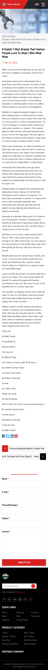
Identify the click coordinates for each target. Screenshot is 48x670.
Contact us (35, 616)
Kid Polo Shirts (30, 644)
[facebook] (4, 600)
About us (20, 612)
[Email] (33, 586)
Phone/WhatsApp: (10, 505)
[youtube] (20, 600)
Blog (18, 616)
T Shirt (5, 633)
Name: (5, 479)
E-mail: (5, 492)
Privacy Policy (22, 620)
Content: (6, 532)
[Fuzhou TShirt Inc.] (15, 576)
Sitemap (5, 620)
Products (35, 612)
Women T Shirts (8, 636)
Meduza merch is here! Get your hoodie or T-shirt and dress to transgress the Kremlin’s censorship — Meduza (31, 448)
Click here (20, 592)
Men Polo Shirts (30, 640)
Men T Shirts (29, 633)
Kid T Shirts (28, 636)
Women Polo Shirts (10, 644)
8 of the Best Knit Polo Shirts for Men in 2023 (18, 456)
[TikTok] (31, 600)
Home (7, 36)
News (4, 616)
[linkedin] (9, 600)
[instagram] (25, 600)
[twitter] (15, 600)
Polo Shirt (6, 640)
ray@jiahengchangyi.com (26, 667)
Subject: (6, 518)
